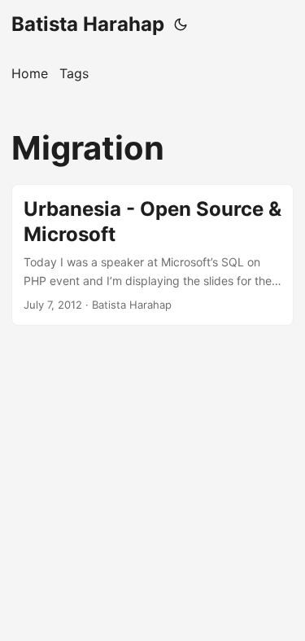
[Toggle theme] (180, 24)
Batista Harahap (87, 24)
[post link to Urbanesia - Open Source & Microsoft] (152, 255)
